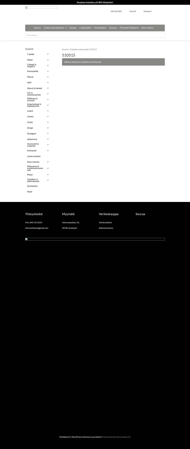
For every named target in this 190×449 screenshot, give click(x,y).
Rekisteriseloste (106, 228)
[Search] (162, 35)
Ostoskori (147, 11)
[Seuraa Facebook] (158, 11)
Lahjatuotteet (85, 28)
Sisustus (113, 28)
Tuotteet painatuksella (54, 28)
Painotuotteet (100, 28)
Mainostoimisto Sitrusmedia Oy (116, 437)
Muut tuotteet (147, 28)
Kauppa (73, 28)
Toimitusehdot (105, 222)
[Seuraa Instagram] (163, 11)
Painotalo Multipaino (129, 28)
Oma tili (133, 11)
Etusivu (37, 28)
